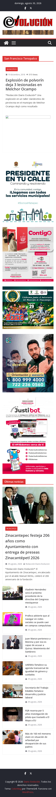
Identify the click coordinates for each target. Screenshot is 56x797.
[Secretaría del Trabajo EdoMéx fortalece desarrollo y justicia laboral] (12, 694)
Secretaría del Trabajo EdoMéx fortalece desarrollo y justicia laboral (36, 692)
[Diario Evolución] (6, 43)
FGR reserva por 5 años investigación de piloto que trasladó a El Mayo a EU (37, 715)
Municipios (11, 69)
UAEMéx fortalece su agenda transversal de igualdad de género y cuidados (37, 669)
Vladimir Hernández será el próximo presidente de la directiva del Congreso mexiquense (37, 596)
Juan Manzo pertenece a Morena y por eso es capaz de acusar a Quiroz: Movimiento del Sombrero (38, 645)
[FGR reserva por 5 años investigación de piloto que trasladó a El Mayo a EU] (12, 717)
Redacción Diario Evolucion (38, 564)
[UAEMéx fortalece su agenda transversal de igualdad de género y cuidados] (12, 671)
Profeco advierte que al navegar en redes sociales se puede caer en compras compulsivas (38, 620)
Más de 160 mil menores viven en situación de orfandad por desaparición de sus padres (38, 740)
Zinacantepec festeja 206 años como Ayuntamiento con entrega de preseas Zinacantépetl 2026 (27, 546)
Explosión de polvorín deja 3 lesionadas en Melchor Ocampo (25, 84)
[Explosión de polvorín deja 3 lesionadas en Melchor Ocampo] (28, 132)
